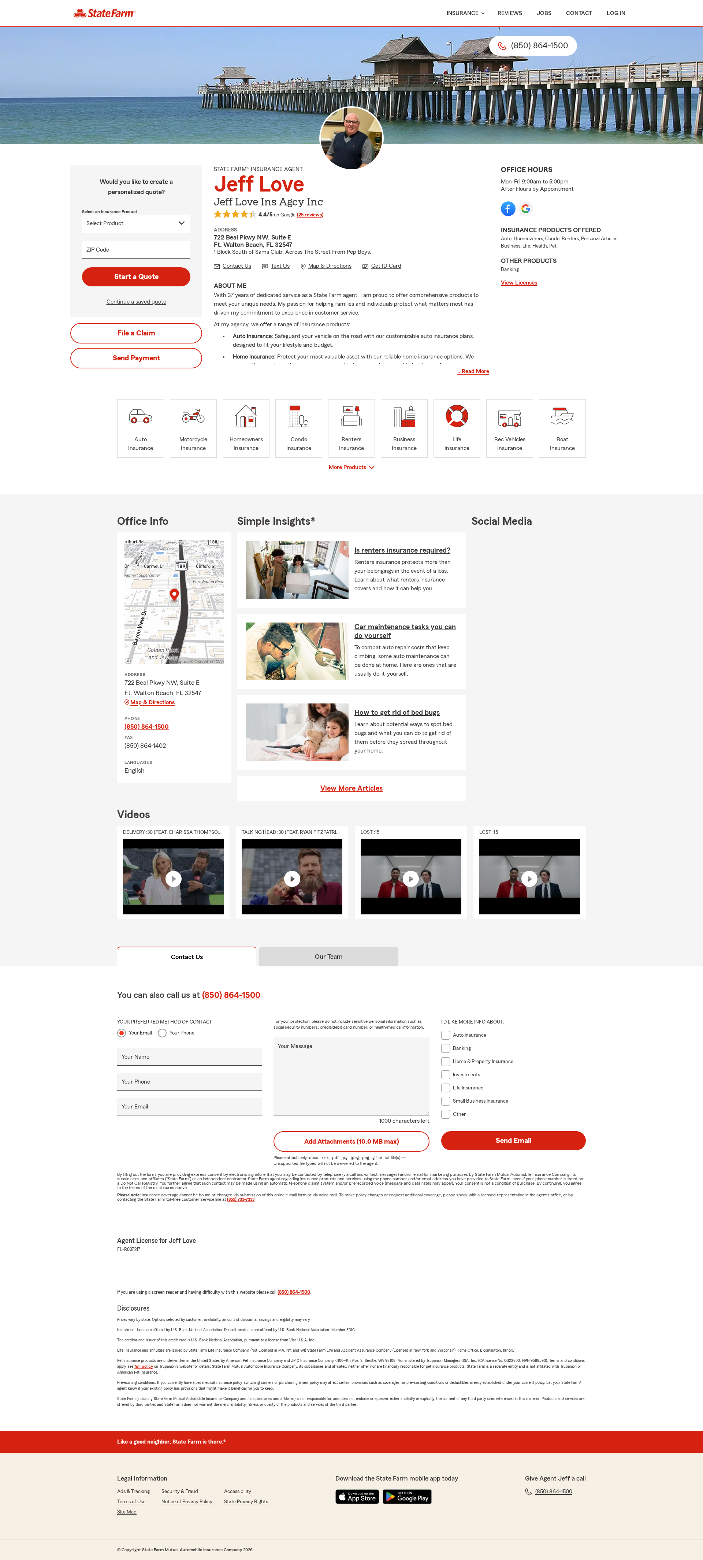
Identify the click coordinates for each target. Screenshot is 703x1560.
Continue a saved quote (136, 302)
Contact (579, 13)
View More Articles (351, 788)
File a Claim (136, 333)
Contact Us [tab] (187, 957)
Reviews (510, 13)
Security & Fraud (179, 1491)
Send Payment (136, 358)
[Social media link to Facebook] (508, 208)
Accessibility (237, 1491)
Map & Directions (152, 702)
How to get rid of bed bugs (397, 712)
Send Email (514, 1140)
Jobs (544, 13)
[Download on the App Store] (357, 1496)
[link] (104, 13)
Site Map (127, 1512)
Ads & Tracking (133, 1491)
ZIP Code (97, 250)
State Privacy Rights (246, 1501)
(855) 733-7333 (240, 1199)
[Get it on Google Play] (407, 1496)
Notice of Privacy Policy (186, 1501)
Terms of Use (131, 1501)
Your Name (135, 1057)
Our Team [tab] (329, 956)
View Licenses (519, 283)
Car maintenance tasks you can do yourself (405, 631)
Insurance (463, 13)
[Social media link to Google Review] (525, 208)
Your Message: (296, 1046)
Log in (616, 13)
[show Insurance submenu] (481, 13)
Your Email (140, 1033)
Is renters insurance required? (402, 550)
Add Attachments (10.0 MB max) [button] (351, 1141)
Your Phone (182, 1033)
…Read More (473, 371)
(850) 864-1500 (146, 726)
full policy (143, 1366)
